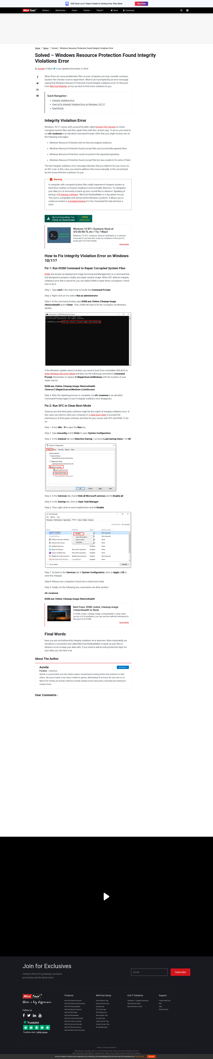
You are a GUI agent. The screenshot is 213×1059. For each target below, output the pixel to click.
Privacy (99, 1047)
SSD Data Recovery (134, 1003)
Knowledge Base (101, 1027)
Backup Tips (100, 1006)
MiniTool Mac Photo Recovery (75, 1030)
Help (160, 1006)
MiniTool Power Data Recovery (75, 1003)
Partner (86, 10)
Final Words (58, 108)
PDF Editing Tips (101, 1012)
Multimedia (60, 10)
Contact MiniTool (164, 1000)
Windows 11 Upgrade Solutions (138, 1000)
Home (37, 48)
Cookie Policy (139, 1056)
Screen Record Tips (102, 1024)
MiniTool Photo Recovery (73, 1027)
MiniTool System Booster (73, 1009)
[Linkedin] (34, 1016)
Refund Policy (163, 1009)
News (45, 48)
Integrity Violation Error (63, 100)
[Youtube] (40, 1016)
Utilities (45, 10)
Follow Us (123, 667)
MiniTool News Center (134, 1006)
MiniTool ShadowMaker (72, 1006)
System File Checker (106, 127)
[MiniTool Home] (30, 10)
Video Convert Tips (102, 1021)
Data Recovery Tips (102, 1003)
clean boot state (98, 415)
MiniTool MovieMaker (72, 1015)
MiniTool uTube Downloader (74, 1018)
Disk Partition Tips (102, 1000)
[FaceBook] (24, 1016)
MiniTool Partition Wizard (73, 1000)
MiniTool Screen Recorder (73, 1024)
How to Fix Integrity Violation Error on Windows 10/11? (78, 104)
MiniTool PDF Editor (71, 1012)
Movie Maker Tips (102, 1015)
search (181, 10)
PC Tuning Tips (101, 1009)
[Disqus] (83, 727)
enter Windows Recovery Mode (60, 373)
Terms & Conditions (109, 1047)
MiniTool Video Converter (73, 1021)
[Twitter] (54, 68)
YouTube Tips (100, 1018)
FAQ (160, 1003)
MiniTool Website (58, 86)
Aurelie (41, 68)
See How (141, 3)
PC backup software (68, 194)
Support (99, 10)
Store (115, 10)
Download (129, 10)
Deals (74, 10)
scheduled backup (77, 201)
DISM (47, 274)
